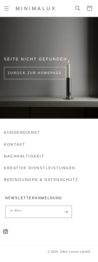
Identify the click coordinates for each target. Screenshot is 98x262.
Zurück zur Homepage (35, 73)
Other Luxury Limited (75, 251)
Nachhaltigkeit (24, 156)
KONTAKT (15, 144)
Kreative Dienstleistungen (40, 168)
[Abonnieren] (66, 212)
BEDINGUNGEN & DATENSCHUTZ (41, 180)
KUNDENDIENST (22, 132)
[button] (6, 8)
